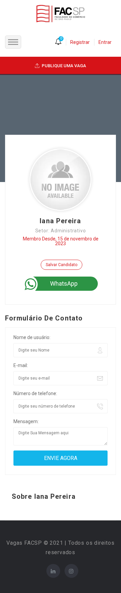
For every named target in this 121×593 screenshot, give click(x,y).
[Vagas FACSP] (61, 13)
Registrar (80, 42)
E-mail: (20, 365)
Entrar (105, 42)
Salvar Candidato (61, 264)
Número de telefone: (35, 393)
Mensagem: (26, 421)
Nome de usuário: (31, 337)
